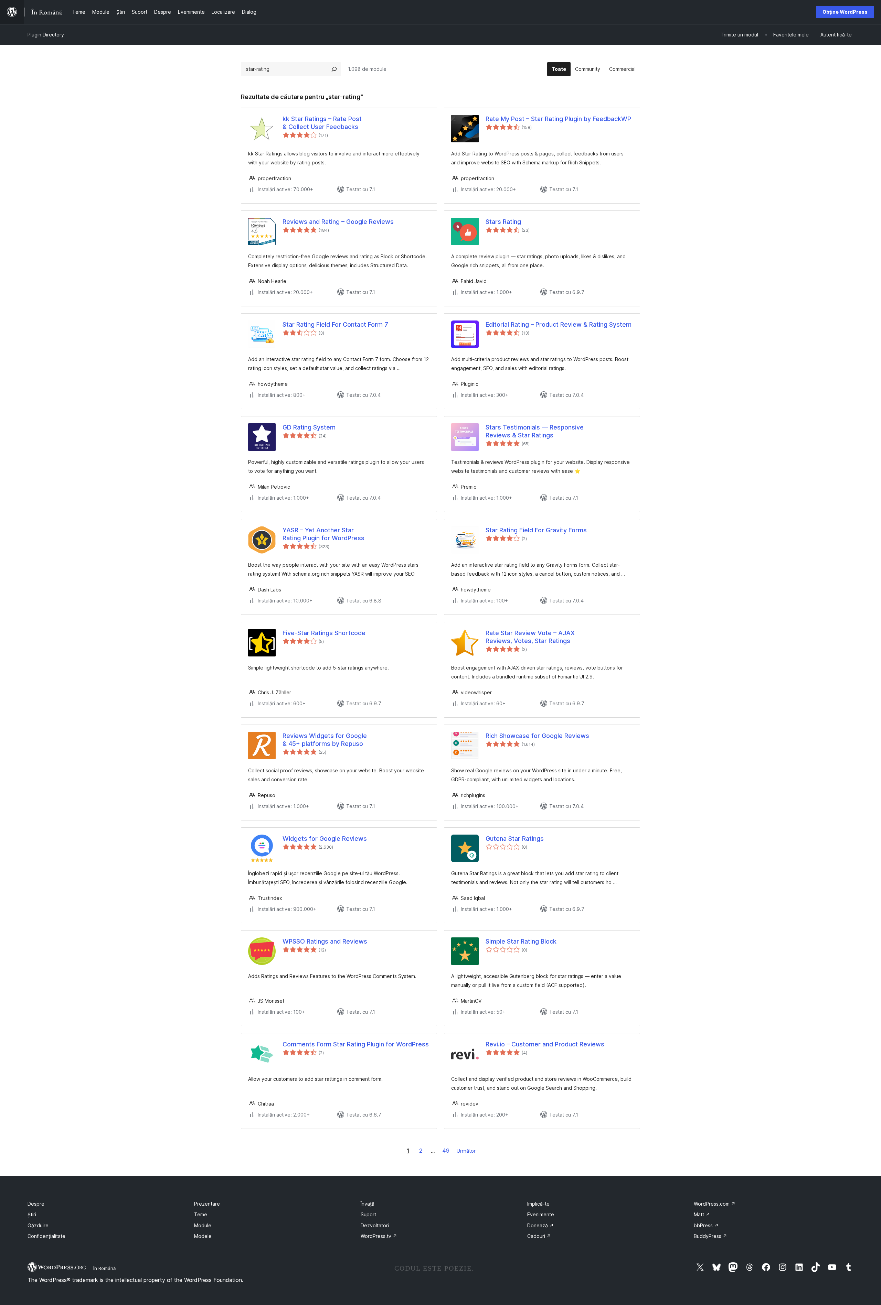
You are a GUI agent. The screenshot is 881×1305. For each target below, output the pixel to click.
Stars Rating (503, 221)
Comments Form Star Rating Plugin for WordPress (356, 1044)
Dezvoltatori (375, 1225)
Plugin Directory (46, 34)
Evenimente (540, 1214)
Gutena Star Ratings (515, 838)
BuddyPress (710, 1236)
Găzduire (38, 1225)
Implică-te (538, 1204)
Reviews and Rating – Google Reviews (338, 221)
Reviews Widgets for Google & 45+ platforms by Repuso (325, 739)
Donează (540, 1225)
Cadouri (539, 1236)
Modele (203, 1236)
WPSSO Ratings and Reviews (325, 941)
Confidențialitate (46, 1236)
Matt (702, 1214)
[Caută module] (334, 69)
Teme (200, 1214)
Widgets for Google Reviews (325, 838)
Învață (367, 1204)
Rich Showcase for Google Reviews (537, 735)
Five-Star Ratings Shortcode (324, 633)
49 (445, 1150)
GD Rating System (309, 427)
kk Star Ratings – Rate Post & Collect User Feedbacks (322, 122)
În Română (104, 1268)
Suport (368, 1214)
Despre (36, 1204)
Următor (466, 1151)
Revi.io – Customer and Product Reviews (545, 1044)
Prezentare (207, 1204)
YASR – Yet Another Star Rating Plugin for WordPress (323, 534)
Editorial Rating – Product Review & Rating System (558, 324)
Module (202, 1225)
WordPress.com (714, 1204)
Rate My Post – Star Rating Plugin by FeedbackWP (558, 118)
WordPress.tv (379, 1236)
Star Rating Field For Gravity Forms (536, 530)
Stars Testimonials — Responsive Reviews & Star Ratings (535, 431)
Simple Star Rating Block (521, 941)
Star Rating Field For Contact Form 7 (335, 324)
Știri (32, 1214)
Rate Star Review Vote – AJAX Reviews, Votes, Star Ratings (530, 636)
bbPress (706, 1225)
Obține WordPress (845, 12)
